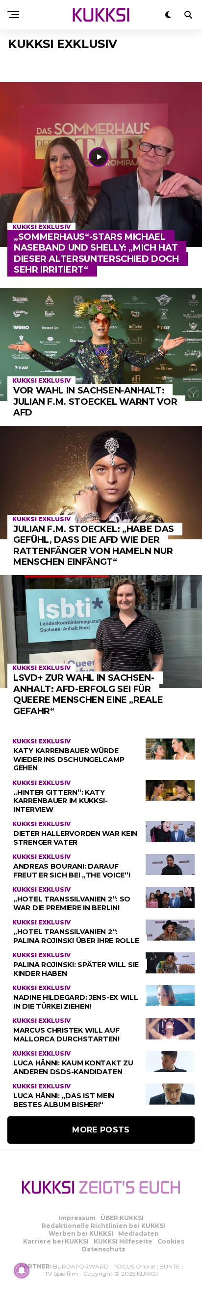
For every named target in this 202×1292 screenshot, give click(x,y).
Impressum (77, 1218)
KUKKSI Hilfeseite (123, 1241)
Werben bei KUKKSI (81, 1233)
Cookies (170, 1241)
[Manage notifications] (21, 1270)
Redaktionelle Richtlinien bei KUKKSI (103, 1225)
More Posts (100, 1129)
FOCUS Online (134, 1266)
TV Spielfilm (61, 1273)
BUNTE (169, 1266)
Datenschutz (104, 1249)
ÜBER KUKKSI (122, 1218)
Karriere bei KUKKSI (56, 1241)
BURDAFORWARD (81, 1266)
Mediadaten (138, 1233)
